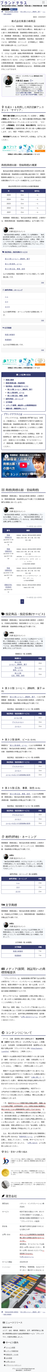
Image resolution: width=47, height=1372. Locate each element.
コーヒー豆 (18, 718)
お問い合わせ (32, 1143)
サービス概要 (10, 1347)
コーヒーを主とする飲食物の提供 (18, 775)
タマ (6, 302)
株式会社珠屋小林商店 (11, 11)
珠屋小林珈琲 (7, 14)
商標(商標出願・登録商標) (15, 383)
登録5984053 (8, 569)
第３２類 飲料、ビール (13, 264)
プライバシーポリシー (13, 1365)
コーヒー (18, 726)
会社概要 (9, 1358)
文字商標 (7, 328)
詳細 (42, 282)
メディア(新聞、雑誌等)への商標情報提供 (21, 405)
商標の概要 (10, 380)
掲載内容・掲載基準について (16, 408)
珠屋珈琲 (8, 340)
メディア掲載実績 (12, 1351)
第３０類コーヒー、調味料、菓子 (18, 663)
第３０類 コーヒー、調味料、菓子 (30, 11)
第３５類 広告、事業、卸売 (15, 269)
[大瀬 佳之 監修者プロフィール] (31, 80)
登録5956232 (8, 536)
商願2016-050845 (8, 586)
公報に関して (36, 1077)
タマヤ (7, 307)
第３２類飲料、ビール (18, 669)
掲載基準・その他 (12, 1354)
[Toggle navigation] (43, 2)
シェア (15, 9)
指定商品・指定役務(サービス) (15, 252)
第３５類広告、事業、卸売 (17, 674)
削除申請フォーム (25, 1136)
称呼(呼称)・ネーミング (13, 290)
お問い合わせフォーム (29, 1017)
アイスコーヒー (18, 722)
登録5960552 (8, 550)
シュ (44, 11)
